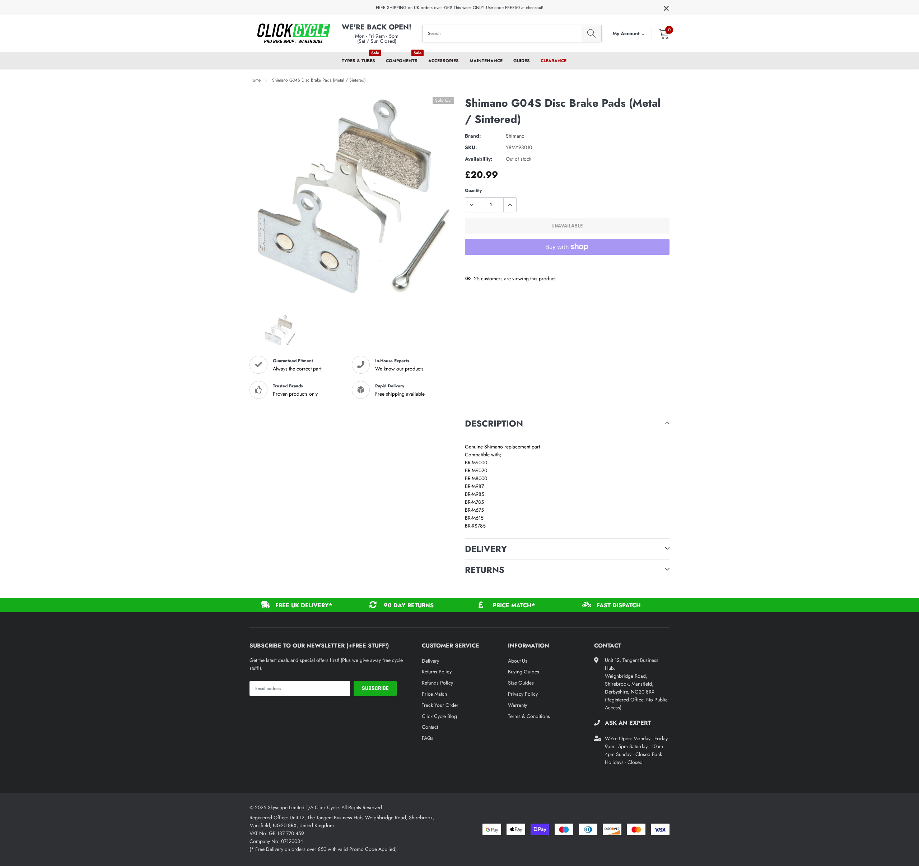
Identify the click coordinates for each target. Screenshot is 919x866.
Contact (430, 727)
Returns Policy (437, 671)
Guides (521, 60)
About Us (517, 660)
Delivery (430, 660)
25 (477, 278)
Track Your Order (440, 705)
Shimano (515, 135)
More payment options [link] (567, 264)
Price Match (434, 693)
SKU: (471, 147)
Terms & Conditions (529, 716)
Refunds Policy (437, 682)
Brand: (473, 135)
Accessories (443, 60)
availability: (479, 158)
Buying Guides (523, 671)
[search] (591, 33)
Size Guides (521, 682)
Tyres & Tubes (358, 60)
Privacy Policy (523, 693)
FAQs (427, 738)
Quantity (473, 190)
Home (255, 80)
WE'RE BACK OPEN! (376, 27)
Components (401, 60)
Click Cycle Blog (439, 716)
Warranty (517, 705)
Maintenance (486, 60)
